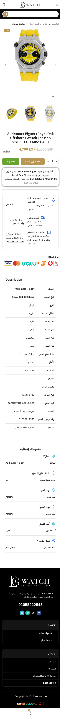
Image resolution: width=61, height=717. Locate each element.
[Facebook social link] (39, 613)
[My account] (4, 5)
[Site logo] (30, 4)
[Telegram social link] (22, 613)
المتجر (45, 24)
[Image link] (30, 580)
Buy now (11, 161)
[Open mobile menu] (57, 5)
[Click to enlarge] (52, 97)
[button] (55, 65)
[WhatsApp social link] (27, 613)
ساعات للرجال (18, 24)
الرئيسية (55, 24)
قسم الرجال (34, 24)
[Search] (5, 14)
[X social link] (33, 613)
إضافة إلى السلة (32, 161)
